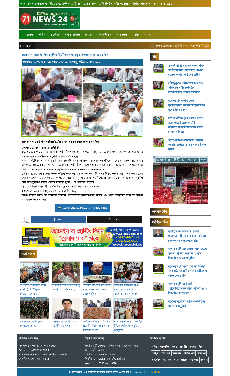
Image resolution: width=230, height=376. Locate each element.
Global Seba (154, 372)
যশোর (174, 346)
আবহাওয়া (201, 353)
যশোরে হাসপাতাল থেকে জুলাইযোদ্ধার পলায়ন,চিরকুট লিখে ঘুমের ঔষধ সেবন (186, 105)
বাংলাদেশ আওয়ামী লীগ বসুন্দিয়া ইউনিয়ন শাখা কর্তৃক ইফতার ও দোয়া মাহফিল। (66, 55)
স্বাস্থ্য (136, 35)
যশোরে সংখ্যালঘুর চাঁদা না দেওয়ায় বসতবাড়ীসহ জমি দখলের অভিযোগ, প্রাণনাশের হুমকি (188, 271)
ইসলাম (193, 346)
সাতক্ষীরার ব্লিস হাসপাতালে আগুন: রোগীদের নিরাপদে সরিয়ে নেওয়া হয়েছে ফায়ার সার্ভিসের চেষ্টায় (186, 70)
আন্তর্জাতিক (105, 35)
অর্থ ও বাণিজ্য (72, 35)
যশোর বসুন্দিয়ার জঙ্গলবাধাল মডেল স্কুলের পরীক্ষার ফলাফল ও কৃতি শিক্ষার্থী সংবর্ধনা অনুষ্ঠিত (187, 253)
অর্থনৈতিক (176, 353)
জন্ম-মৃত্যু (194, 359)
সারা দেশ (122, 35)
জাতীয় (41, 35)
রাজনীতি (55, 35)
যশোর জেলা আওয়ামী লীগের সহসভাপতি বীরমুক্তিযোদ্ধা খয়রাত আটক (187, 46)
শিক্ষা (201, 346)
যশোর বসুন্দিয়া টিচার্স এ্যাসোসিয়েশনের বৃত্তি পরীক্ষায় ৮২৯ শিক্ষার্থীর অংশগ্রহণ (187, 288)
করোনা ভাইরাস (180, 359)
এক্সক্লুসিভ (156, 359)
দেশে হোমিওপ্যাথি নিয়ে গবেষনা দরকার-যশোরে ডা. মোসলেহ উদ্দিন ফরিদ (187, 144)
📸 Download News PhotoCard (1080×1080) (82, 208)
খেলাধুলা (155, 353)
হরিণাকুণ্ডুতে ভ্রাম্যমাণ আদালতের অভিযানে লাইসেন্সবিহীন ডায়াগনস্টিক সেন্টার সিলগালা (185, 87)
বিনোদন (89, 35)
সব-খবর (204, 359)
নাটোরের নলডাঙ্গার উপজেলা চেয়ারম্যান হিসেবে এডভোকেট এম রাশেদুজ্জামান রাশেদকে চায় (187, 236)
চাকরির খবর (189, 353)
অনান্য (148, 35)
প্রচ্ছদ (30, 35)
